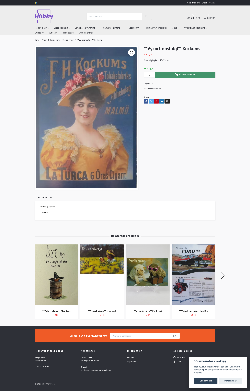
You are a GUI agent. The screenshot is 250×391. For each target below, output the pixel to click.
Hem (37, 40)
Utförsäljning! (86, 32)
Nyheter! (52, 32)
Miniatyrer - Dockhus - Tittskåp (161, 27)
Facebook (181, 357)
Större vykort (68, 40)
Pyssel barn (133, 27)
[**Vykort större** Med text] (56, 275)
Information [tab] (45, 197)
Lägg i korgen (187, 74)
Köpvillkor (131, 361)
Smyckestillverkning (85, 27)
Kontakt (130, 357)
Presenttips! (68, 32)
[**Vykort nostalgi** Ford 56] (193, 275)
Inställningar (230, 381)
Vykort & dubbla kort (194, 27)
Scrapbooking (61, 27)
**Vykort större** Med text (56, 310)
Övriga (38, 32)
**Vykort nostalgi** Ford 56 (193, 310)
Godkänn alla (206, 381)
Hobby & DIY (41, 27)
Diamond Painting (111, 27)
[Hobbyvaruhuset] (44, 16)
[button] (223, 275)
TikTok (179, 361)
